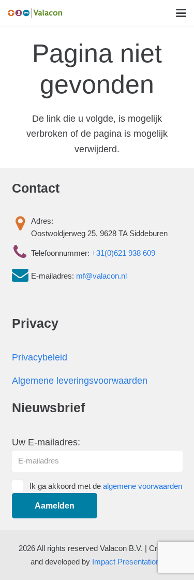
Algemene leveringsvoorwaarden (79, 380)
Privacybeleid (39, 357)
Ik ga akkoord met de (105, 486)
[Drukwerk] (35, 13)
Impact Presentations (128, 561)
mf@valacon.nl (101, 275)
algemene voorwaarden (142, 486)
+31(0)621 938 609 (123, 253)
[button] (181, 13)
